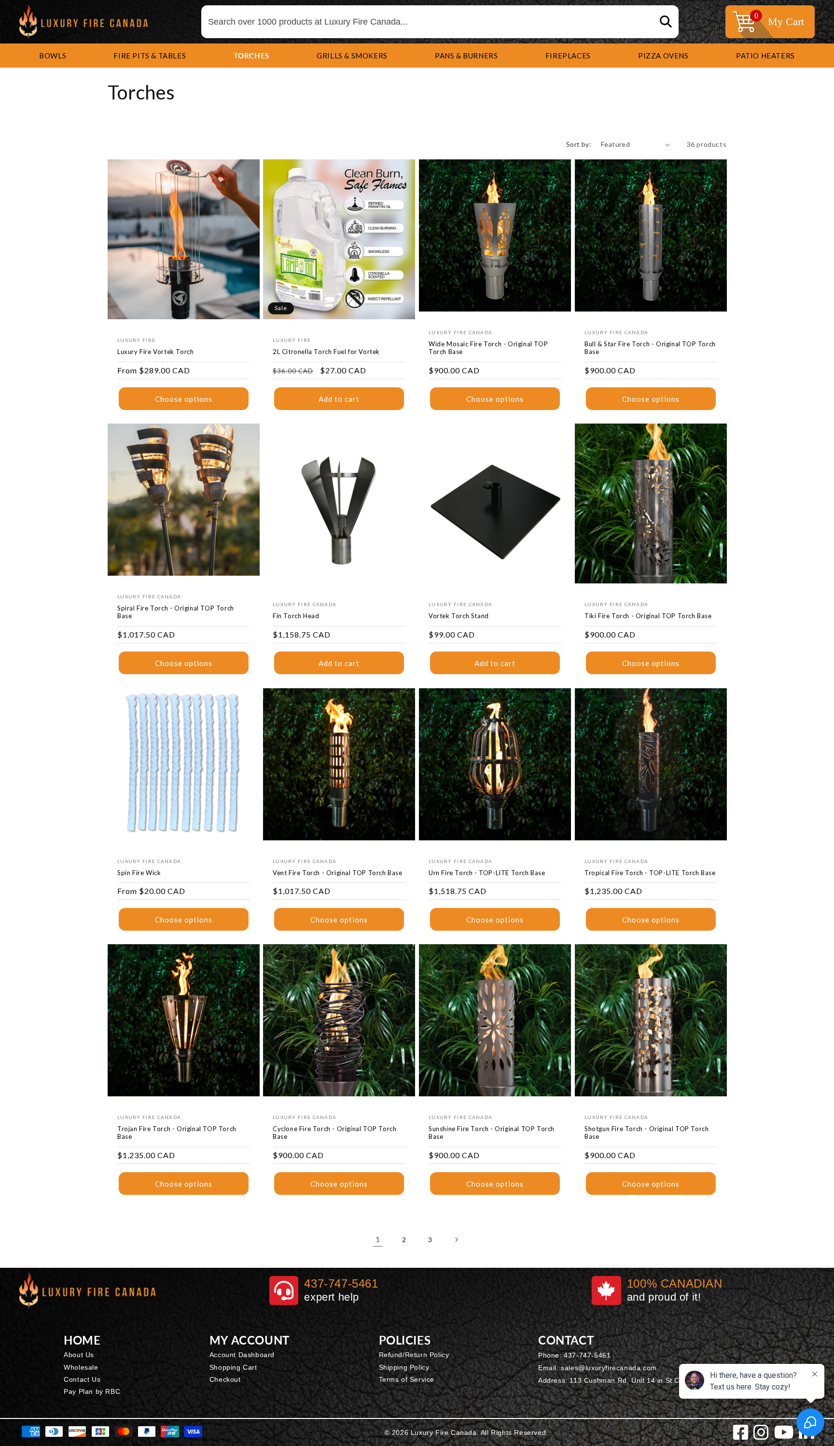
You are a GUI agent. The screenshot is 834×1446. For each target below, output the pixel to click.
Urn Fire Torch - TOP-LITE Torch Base (487, 872)
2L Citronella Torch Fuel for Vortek (326, 351)
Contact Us (82, 1379)
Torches (251, 55)
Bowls (52, 55)
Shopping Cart (233, 1367)
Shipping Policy (404, 1367)
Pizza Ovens (663, 55)
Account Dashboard (242, 1355)
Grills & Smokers (352, 55)
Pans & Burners (466, 55)
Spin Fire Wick (139, 872)
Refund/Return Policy (414, 1355)
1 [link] (377, 1239)
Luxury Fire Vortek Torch (155, 351)
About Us (79, 1355)
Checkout (225, 1379)
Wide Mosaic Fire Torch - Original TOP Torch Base (488, 348)
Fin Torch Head (296, 616)
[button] (52, 55)
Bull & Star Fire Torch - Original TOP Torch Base (650, 348)
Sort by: (578, 144)
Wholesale (81, 1367)
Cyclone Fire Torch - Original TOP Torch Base (334, 1133)
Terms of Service (407, 1379)
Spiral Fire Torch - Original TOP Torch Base (175, 612)
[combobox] (440, 22)
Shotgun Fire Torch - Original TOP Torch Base (646, 1133)
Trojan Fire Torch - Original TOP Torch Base (176, 1133)
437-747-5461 (587, 1355)
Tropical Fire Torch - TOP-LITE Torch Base (650, 872)
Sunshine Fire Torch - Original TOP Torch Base (492, 1133)
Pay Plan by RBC (92, 1391)
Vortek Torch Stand (459, 616)
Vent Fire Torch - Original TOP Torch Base (338, 872)
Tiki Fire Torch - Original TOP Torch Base (648, 616)
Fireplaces (568, 55)
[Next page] (456, 1239)
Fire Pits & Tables (149, 55)
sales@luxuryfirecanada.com (609, 1368)
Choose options (183, 399)
